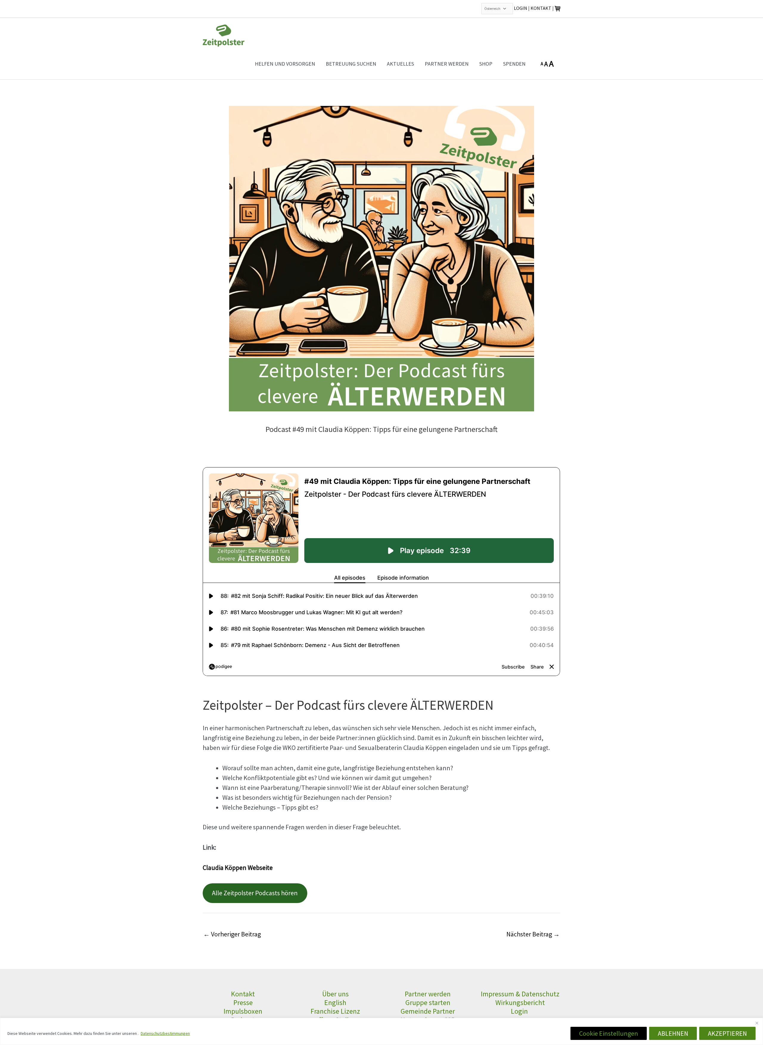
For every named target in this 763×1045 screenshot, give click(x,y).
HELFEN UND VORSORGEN (285, 63)
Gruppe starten (427, 1002)
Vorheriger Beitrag (232, 934)
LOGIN (520, 8)
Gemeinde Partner (428, 1011)
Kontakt (243, 993)
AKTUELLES (400, 63)
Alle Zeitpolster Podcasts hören (255, 893)
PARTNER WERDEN (447, 63)
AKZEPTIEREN (727, 1033)
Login (520, 1011)
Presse (243, 1002)
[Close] (756, 1023)
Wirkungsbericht (520, 1002)
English (335, 1002)
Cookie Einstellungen (608, 1033)
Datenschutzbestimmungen (165, 1033)
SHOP (485, 63)
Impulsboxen (243, 1011)
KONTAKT (541, 8)
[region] (381, 1031)
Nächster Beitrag (533, 934)
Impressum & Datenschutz (520, 993)
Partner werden (428, 993)
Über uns (335, 993)
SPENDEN (514, 63)
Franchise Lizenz (335, 1011)
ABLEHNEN (673, 1033)
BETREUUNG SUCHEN (351, 63)
